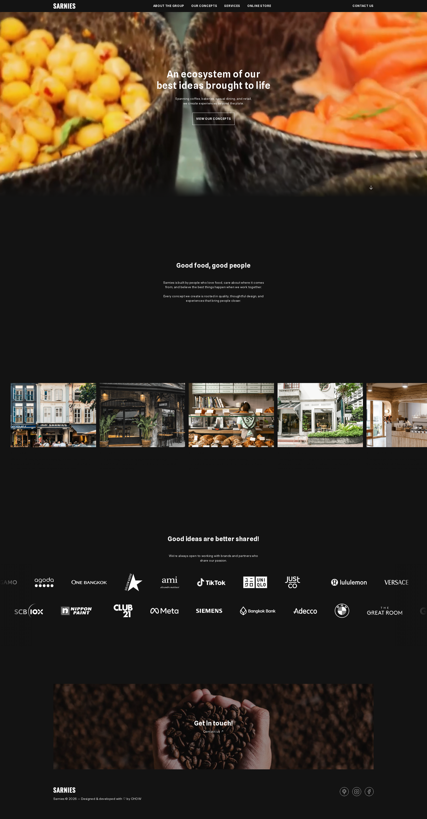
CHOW (136, 799)
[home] (64, 6)
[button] (204, 6)
